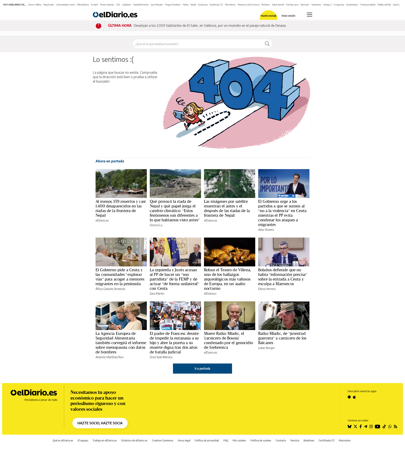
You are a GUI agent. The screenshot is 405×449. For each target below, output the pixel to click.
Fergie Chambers (173, 4)
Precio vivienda (107, 4)
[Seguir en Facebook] (360, 426)
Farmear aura (292, 4)
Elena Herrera (266, 289)
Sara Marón (157, 293)
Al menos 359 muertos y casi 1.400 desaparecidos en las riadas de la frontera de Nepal (121, 208)
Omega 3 (327, 4)
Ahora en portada (110, 161)
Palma (185, 4)
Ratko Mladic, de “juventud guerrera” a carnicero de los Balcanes (282, 338)
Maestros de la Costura (248, 4)
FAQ (225, 440)
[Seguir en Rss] (395, 426)
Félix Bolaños (83, 4)
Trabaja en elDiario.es (105, 440)
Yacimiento (316, 4)
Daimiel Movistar (141, 4)
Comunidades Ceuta (65, 4)
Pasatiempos (352, 4)
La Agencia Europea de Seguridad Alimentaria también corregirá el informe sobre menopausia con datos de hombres (121, 342)
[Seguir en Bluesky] (349, 426)
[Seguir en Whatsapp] (390, 426)
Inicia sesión (288, 16)
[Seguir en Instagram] (371, 426)
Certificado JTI (326, 440)
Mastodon (345, 440)
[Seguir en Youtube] (377, 426)
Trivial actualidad (367, 4)
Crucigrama (338, 4)
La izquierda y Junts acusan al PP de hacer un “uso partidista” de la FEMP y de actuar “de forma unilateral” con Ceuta (174, 279)
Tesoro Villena (34, 4)
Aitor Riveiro (266, 229)
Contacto (281, 440)
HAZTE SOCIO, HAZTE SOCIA (100, 423)
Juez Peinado (157, 4)
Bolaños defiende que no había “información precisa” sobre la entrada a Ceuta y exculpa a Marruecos (282, 276)
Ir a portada (202, 368)
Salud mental (278, 4)
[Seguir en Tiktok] (384, 426)
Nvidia (193, 4)
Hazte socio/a (269, 16)
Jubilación (126, 4)
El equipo (83, 440)
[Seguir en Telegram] (365, 426)
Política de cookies (260, 440)
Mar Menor (230, 4)
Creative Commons (162, 440)
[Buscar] (267, 43)
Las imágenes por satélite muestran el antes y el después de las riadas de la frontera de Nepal (227, 208)
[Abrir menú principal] (309, 14)
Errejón (94, 4)
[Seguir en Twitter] (355, 426)
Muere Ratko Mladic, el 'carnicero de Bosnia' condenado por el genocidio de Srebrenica (228, 340)
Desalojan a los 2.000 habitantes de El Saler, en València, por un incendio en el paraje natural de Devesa (210, 25)
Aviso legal (184, 440)
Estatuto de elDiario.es (134, 440)
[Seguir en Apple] (354, 397)
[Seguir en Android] (349, 397)
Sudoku (396, 4)
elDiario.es (102, 220)
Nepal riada (48, 4)
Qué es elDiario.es (63, 440)
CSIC (118, 4)
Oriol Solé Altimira (161, 357)
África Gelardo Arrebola (110, 289)
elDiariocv (210, 293)
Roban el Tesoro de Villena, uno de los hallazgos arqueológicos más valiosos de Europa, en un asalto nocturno (227, 279)
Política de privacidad (207, 440)
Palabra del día (384, 4)
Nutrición (305, 4)
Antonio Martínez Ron (110, 357)
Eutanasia (203, 4)
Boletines (309, 440)
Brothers (266, 4)
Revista (294, 440)
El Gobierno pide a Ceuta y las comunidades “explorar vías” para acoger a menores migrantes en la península (120, 276)
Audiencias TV (216, 4)
